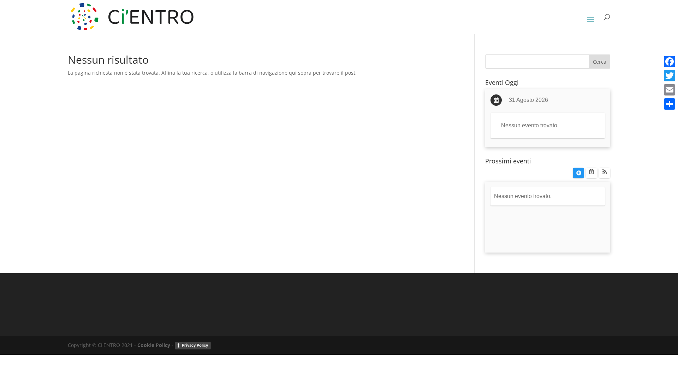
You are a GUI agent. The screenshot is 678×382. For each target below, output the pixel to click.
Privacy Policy (195, 345)
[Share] (669, 104)
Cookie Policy (153, 345)
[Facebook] (669, 61)
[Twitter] (669, 76)
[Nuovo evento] (578, 173)
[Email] (669, 90)
